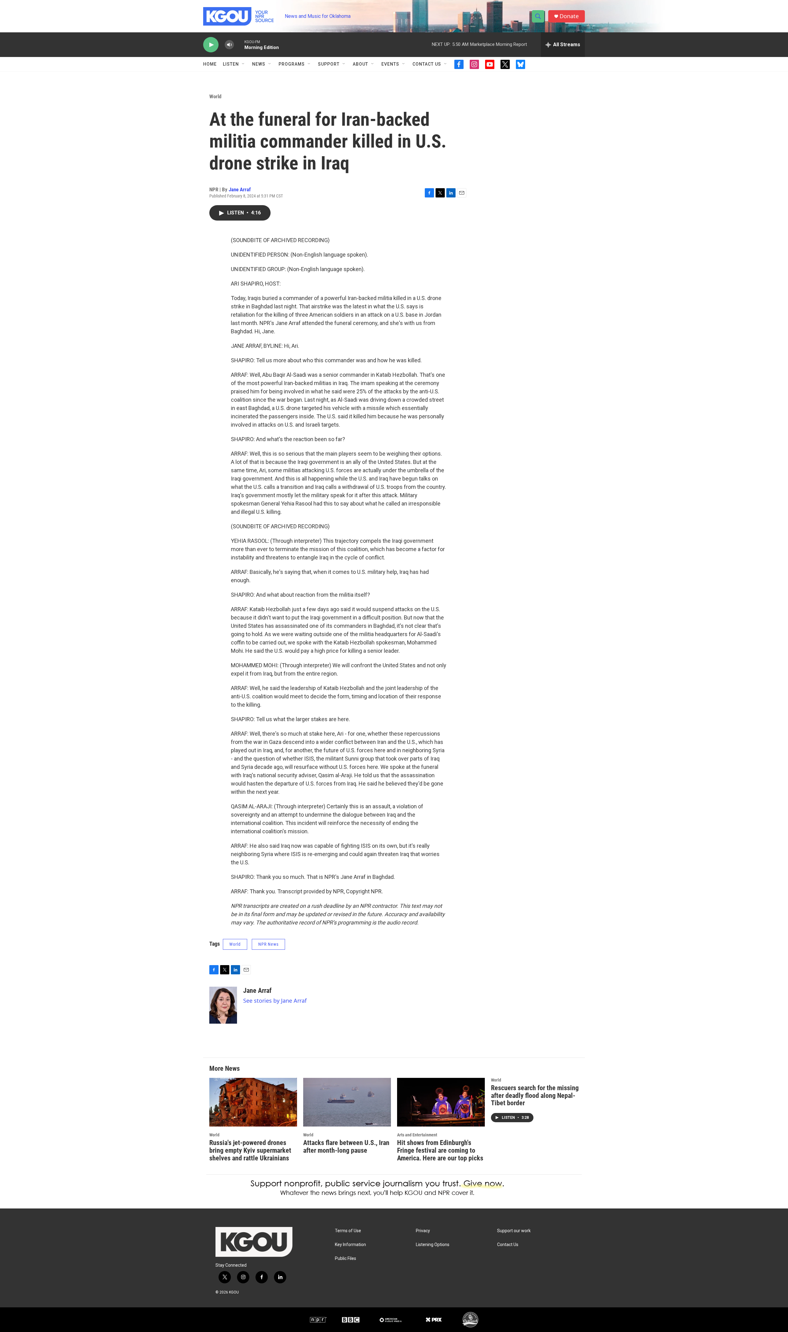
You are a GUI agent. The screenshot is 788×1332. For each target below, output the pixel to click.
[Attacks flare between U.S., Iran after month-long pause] (347, 1102)
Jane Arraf (240, 189)
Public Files (345, 1258)
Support (329, 64)
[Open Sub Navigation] (243, 64)
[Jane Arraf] (223, 1005)
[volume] (229, 45)
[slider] (239, 44)
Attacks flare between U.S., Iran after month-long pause (346, 1146)
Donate (569, 16)
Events (390, 64)
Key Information (350, 1244)
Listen (231, 64)
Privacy (423, 1230)
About (360, 64)
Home (210, 64)
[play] (211, 44)
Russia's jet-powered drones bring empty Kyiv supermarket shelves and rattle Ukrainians (250, 1150)
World (215, 96)
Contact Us (426, 64)
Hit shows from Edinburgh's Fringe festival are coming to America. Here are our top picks (440, 1150)
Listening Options (432, 1244)
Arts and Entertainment (417, 1134)
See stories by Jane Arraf (275, 1000)
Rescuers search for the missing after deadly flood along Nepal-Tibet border (535, 1095)
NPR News (268, 944)
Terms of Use (348, 1230)
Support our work (514, 1230)
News (258, 64)
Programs (292, 64)
